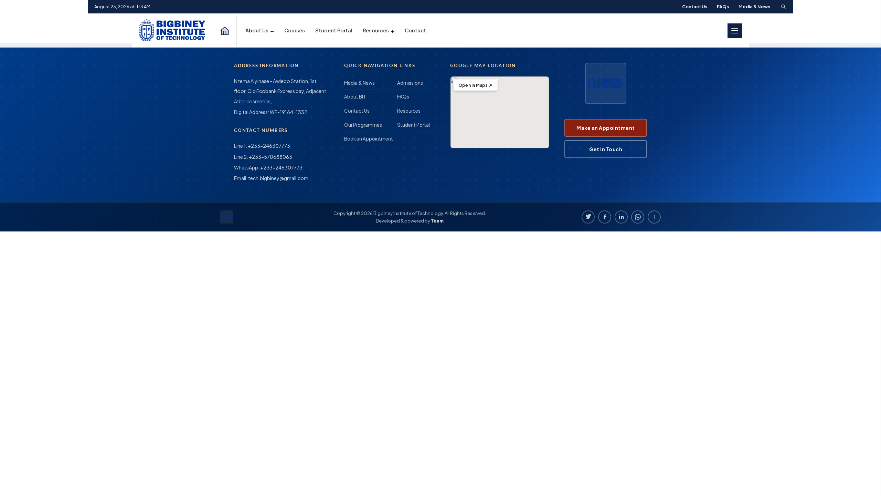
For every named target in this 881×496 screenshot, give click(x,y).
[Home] (225, 31)
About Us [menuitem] (259, 30)
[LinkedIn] (621, 217)
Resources (409, 111)
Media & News (754, 6)
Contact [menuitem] (415, 30)
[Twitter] (588, 217)
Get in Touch (605, 149)
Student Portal (413, 125)
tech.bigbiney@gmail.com (278, 178)
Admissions (410, 83)
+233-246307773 (269, 146)
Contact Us (694, 6)
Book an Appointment (368, 139)
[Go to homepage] (173, 30)
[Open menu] (735, 30)
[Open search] (783, 6)
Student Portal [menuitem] (333, 30)
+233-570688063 (270, 157)
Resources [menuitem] (378, 30)
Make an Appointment (605, 128)
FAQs (723, 6)
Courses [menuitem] (294, 30)
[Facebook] (604, 217)
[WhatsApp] (637, 217)
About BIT (355, 97)
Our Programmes (363, 125)
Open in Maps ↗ (475, 85)
